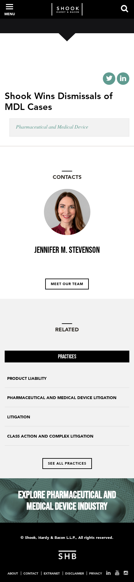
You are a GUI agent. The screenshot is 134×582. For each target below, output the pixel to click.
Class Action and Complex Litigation (50, 436)
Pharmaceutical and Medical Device (52, 126)
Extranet (52, 573)
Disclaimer (74, 573)
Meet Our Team (67, 284)
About (12, 573)
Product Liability (26, 378)
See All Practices (67, 463)
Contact (30, 573)
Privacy (95, 573)
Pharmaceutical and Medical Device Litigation (62, 398)
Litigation (18, 417)
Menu (9, 14)
